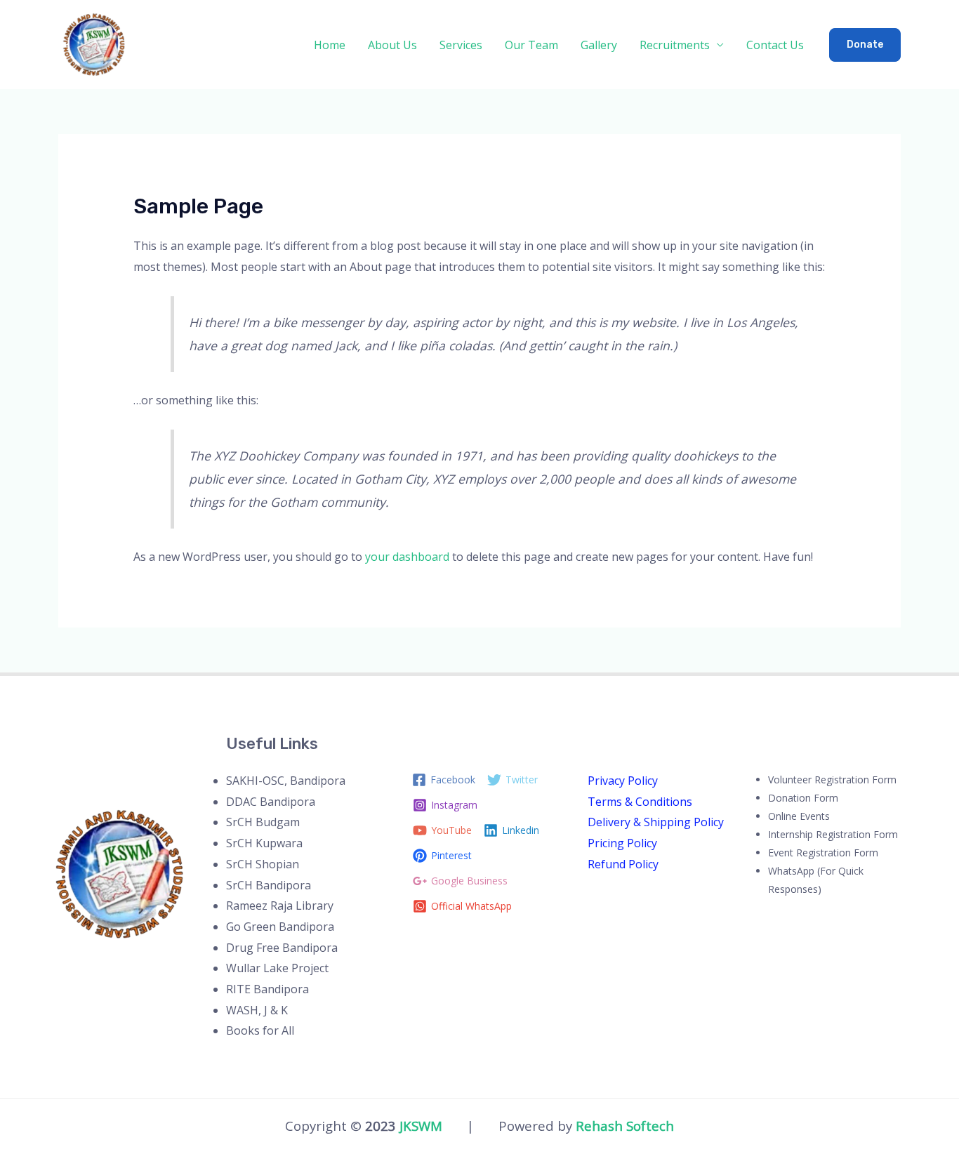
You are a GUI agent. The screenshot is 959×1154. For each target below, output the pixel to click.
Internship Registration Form (833, 834)
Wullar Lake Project (277, 968)
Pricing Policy (622, 843)
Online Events (799, 816)
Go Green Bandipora (280, 926)
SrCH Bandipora (268, 885)
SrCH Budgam (263, 822)
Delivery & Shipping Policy (656, 822)
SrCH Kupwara (264, 843)
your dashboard (407, 556)
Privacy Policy (623, 780)
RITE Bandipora (267, 989)
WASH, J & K (257, 1010)
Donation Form (803, 797)
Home (329, 45)
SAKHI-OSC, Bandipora (285, 780)
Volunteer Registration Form (832, 779)
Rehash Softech (625, 1125)
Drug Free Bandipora (282, 947)
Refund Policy (623, 864)
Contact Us (775, 45)
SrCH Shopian (262, 864)
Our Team (531, 45)
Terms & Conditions (640, 801)
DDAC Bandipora (270, 801)
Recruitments (675, 45)
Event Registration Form (823, 852)
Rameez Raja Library (279, 905)
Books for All (260, 1030)
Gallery (599, 45)
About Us (392, 45)
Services (460, 45)
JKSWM (420, 1125)
